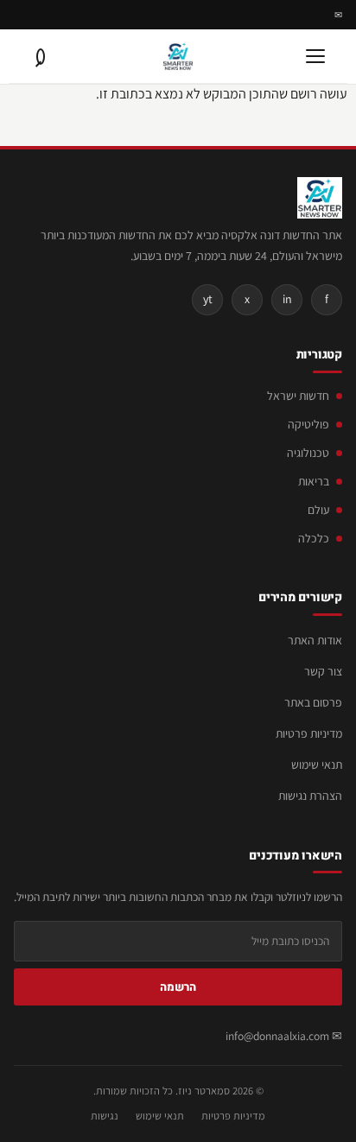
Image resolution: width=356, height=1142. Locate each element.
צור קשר (323, 671)
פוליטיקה (308, 424)
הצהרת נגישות (310, 795)
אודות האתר (315, 640)
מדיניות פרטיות (309, 733)
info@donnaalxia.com (277, 1036)
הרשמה (178, 987)
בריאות (313, 481)
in (287, 299)
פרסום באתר (313, 702)
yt (208, 299)
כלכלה (313, 538)
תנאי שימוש (316, 764)
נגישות (104, 1115)
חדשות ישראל (298, 395)
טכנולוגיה (308, 452)
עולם (318, 509)
